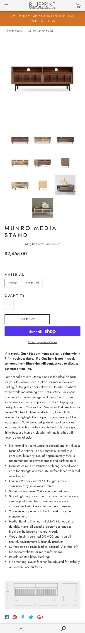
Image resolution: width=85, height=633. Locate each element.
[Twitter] (31, 617)
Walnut (12, 283)
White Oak (32, 283)
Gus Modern (53, 244)
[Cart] (78, 5)
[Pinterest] (15, 617)
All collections (13, 31)
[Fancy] (23, 617)
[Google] (40, 617)
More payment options (42, 342)
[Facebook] (7, 617)
